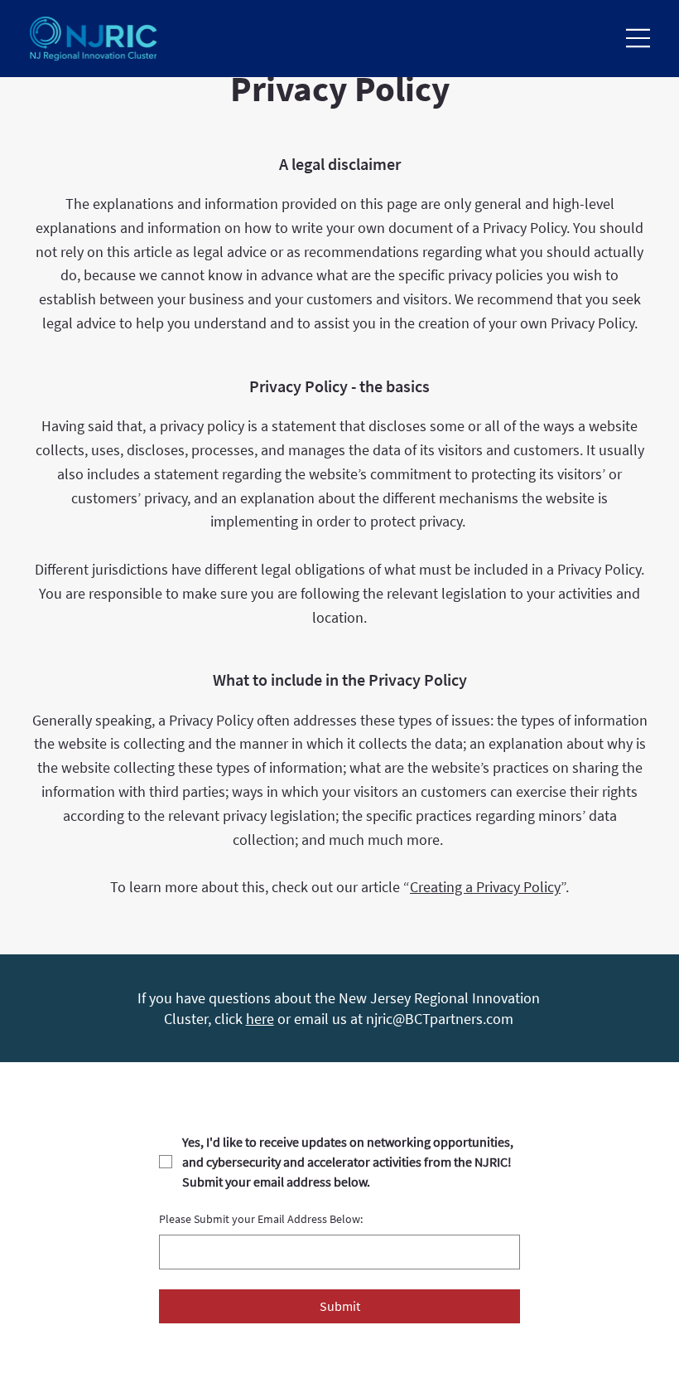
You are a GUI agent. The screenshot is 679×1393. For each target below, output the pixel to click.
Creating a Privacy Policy (485, 886)
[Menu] (638, 38)
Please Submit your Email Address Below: (261, 1218)
